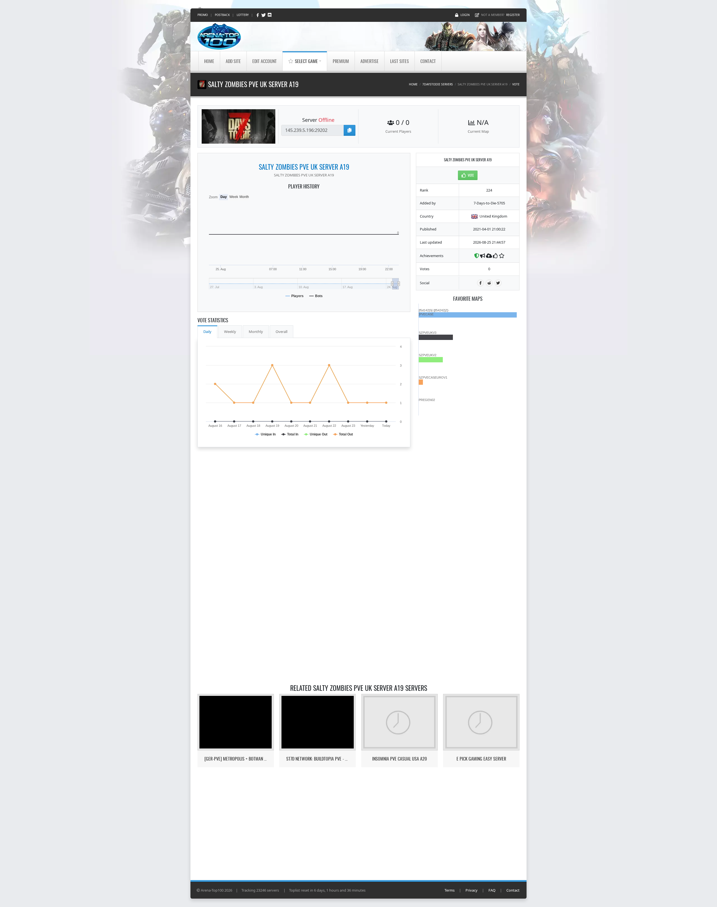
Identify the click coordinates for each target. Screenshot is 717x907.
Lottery (243, 15)
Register (513, 15)
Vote (516, 84)
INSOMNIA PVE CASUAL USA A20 (399, 758)
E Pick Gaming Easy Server (481, 758)
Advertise (369, 61)
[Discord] (269, 15)
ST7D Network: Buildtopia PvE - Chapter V (317, 758)
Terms (449, 890)
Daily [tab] (207, 331)
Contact (428, 61)
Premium (341, 61)
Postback (222, 15)
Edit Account (264, 61)
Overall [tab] (281, 331)
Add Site (233, 61)
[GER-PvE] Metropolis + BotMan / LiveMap (235, 758)
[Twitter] (264, 15)
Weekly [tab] (230, 331)
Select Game (306, 61)
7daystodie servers (437, 84)
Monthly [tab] (256, 331)
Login (465, 15)
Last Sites (399, 61)
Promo (202, 15)
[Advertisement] (468, 500)
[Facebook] (258, 15)
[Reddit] (489, 282)
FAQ (491, 890)
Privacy (471, 890)
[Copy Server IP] (349, 130)
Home (209, 61)
